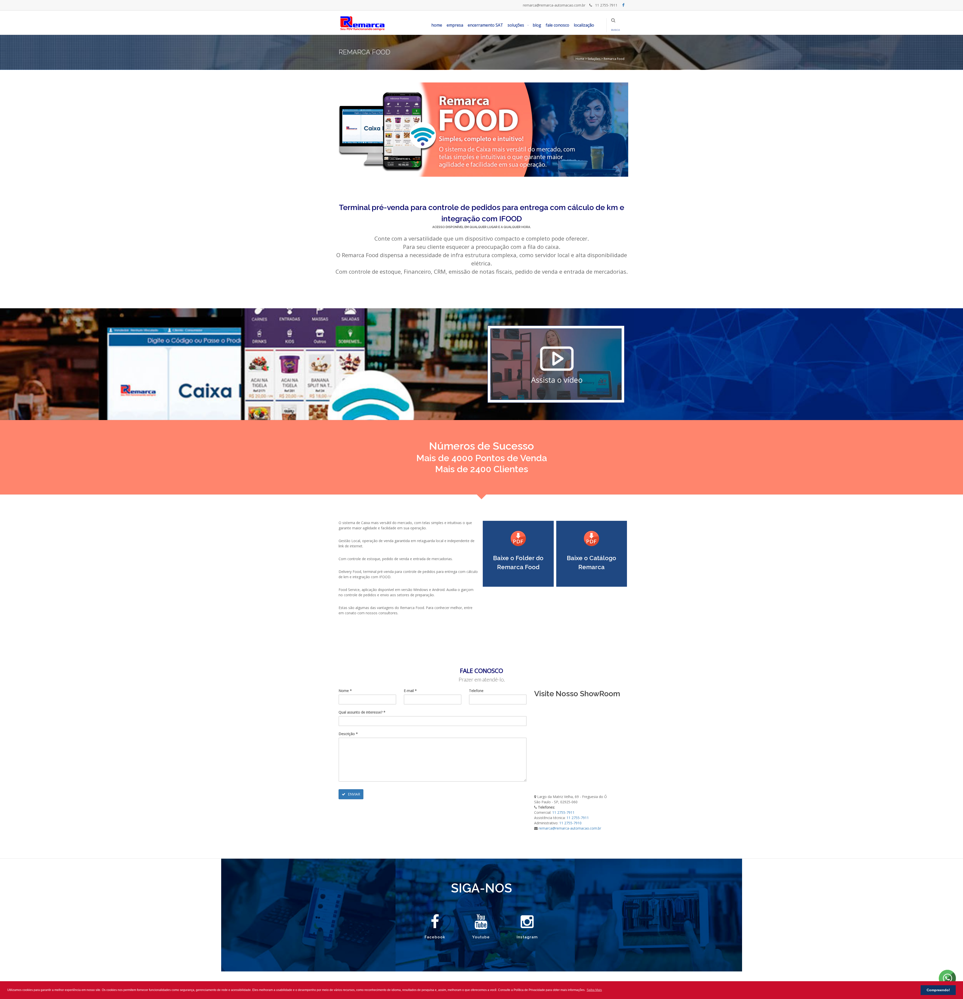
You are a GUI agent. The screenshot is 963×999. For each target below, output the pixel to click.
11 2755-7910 (570, 823)
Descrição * (348, 733)
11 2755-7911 (605, 5)
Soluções (593, 59)
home (436, 25)
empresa (455, 25)
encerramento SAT (485, 25)
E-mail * (410, 690)
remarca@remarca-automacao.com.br (554, 5)
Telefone (476, 690)
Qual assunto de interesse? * (362, 712)
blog (537, 25)
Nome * (345, 690)
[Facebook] (623, 5)
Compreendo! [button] (938, 990)
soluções (516, 25)
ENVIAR (353, 794)
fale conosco (557, 25)
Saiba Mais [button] (594, 990)
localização (584, 25)
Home (580, 59)
